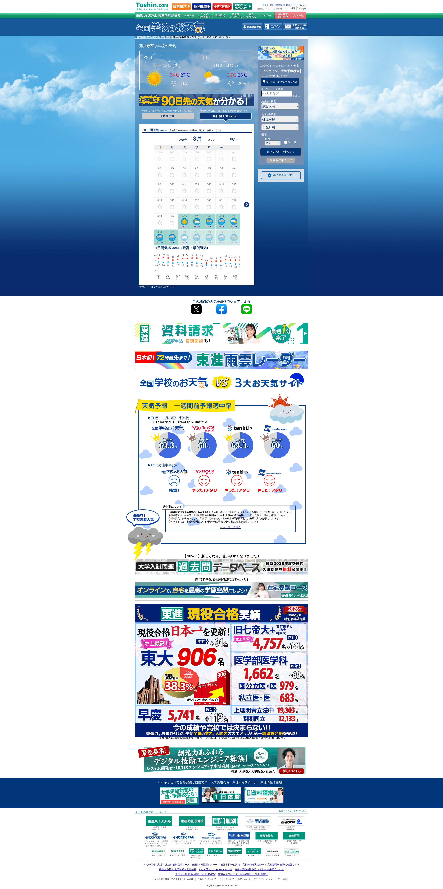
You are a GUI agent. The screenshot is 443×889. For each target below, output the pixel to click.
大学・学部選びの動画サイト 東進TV (195, 874)
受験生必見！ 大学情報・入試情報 (177, 869)
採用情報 (286, 4)
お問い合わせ (244, 879)
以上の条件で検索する (281, 151)
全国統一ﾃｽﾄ (268, 4)
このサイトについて (207, 879)
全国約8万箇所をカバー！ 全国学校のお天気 (216, 864)
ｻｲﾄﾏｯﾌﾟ (295, 4)
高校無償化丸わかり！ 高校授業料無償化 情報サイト (271, 864)
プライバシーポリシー (264, 879)
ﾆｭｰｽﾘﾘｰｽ (303, 4)
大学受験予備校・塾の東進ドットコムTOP (174, 879)
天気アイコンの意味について (157, 286)
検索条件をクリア (281, 160)
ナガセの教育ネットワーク (150, 812)
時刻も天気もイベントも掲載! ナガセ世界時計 (243, 874)
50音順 (292, 142)
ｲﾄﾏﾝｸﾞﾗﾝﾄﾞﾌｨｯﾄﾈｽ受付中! (156, 846)
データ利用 (283, 879)
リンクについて (227, 879)
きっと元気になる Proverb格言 (215, 869)
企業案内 (278, 4)
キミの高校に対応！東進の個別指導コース (166, 864)
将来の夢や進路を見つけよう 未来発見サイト (259, 869)
